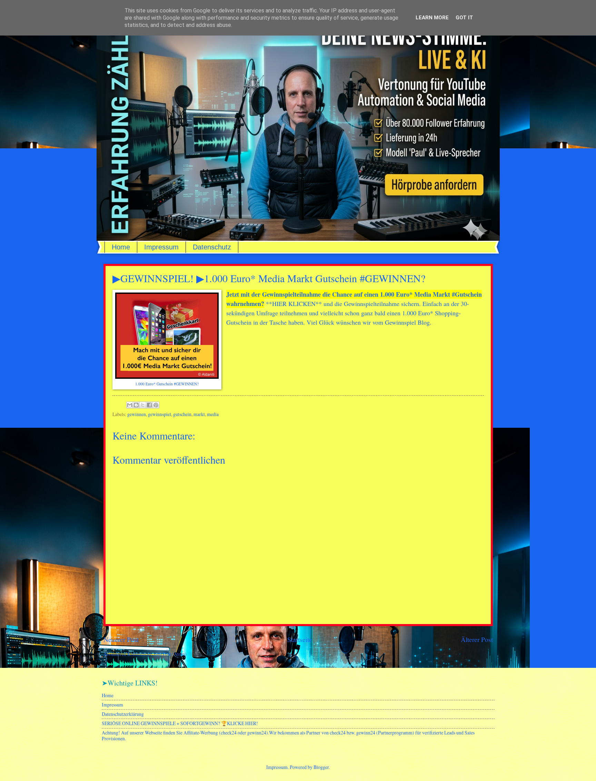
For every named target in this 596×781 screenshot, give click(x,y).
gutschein (182, 414)
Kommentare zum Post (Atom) (157, 654)
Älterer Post (477, 639)
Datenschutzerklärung (123, 714)
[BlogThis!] (136, 405)
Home (121, 247)
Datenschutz (212, 247)
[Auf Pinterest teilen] (155, 405)
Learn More (432, 17)
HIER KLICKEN (294, 303)
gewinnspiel (159, 414)
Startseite (299, 639)
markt (199, 414)
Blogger (321, 767)
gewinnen (136, 414)
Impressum (161, 247)
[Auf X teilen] (142, 405)
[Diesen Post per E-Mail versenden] (129, 405)
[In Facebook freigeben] (149, 405)
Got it (464, 17)
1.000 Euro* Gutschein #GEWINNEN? (167, 383)
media (213, 414)
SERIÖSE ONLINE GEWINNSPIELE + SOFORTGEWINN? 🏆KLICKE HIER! (180, 723)
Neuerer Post (121, 639)
